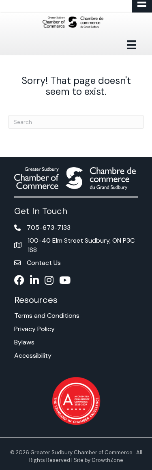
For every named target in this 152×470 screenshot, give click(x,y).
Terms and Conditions (46, 315)
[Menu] (131, 44)
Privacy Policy (34, 329)
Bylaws (24, 342)
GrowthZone (107, 460)
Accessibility (32, 355)
